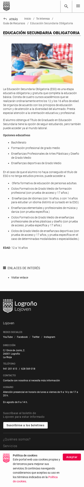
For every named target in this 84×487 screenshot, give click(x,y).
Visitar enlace (19, 277)
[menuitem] (8, 337)
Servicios (10, 446)
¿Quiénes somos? (17, 439)
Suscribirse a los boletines (25, 425)
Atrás (10, 19)
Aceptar (71, 457)
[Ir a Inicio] (6, 6)
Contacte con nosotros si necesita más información (31, 380)
